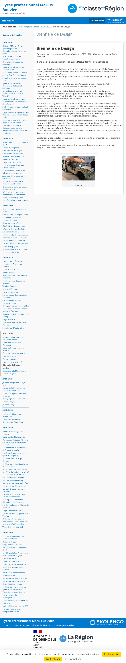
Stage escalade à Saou (12, 544)
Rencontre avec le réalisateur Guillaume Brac (15, 188)
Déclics (6, 368)
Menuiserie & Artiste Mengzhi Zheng (15, 315)
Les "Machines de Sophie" (13, 477)
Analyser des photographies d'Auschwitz (14, 177)
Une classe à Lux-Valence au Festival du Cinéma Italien (14, 522)
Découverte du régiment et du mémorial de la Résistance (15, 193)
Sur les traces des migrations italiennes (14, 296)
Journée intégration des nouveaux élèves (13, 338)
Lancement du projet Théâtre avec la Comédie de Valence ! (14, 73)
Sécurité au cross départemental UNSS (11, 221)
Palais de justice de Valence (14, 564)
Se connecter (97, 20)
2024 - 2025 (7, 138)
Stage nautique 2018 (11, 561)
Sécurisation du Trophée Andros (13, 349)
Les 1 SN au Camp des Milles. (15, 469)
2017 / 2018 (7, 532)
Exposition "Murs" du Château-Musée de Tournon (15, 309)
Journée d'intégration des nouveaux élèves (13, 537)
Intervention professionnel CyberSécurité (13, 166)
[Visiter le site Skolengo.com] (107, 624)
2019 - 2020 (7, 410)
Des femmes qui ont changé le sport (15, 143)
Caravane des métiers (11, 300)
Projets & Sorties (31, 26)
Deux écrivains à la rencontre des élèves (15, 548)
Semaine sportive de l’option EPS (14, 79)
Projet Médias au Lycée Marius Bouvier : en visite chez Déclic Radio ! (15, 115)
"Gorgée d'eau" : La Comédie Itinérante (14, 276)
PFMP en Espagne (10, 246)
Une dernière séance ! (12, 362)
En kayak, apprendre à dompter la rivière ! (12, 610)
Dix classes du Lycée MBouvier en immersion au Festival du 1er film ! (15, 442)
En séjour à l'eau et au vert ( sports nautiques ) (14, 454)
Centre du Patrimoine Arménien (12, 343)
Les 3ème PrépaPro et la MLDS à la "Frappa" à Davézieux (15, 473)
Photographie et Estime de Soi (15, 398)
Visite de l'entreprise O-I (12, 527)
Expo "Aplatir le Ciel (10, 269)
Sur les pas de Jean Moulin (13, 240)
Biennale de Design (12, 365)
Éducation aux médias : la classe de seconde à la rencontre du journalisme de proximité (14, 129)
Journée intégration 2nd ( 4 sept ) (13, 383)
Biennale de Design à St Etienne (12, 432)
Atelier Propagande (10, 147)
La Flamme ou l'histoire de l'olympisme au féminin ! (13, 171)
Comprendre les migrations (14, 150)
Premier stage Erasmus (12, 261)
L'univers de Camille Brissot (14, 237)
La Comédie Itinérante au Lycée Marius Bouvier (13, 182)
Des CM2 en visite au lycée (13, 226)
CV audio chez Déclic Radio (13, 229)
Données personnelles (63, 625)
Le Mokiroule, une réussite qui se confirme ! (15, 465)
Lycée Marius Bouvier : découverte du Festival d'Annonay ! (12, 86)
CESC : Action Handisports (13, 437)
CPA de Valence (9, 356)
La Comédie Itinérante (11, 217)
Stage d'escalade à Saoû (12, 510)
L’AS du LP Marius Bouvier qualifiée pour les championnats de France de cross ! (14, 50)
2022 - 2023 (7, 257)
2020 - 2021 (7, 378)
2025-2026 (7, 42)
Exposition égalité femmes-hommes (14, 394)
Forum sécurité (8, 575)
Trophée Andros (9, 286)
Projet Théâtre (8, 319)
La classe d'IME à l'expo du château (13, 459)
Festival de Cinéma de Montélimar (11, 415)
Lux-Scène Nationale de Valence (12, 568)
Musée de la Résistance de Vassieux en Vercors (13, 389)
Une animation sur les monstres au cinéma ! (11, 57)
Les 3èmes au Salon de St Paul (15, 578)
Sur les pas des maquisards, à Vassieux (15, 514)
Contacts (6, 625)
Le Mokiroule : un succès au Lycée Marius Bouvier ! (14, 588)
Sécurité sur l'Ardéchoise (13, 328)
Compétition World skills (12, 153)
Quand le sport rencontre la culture (14, 210)
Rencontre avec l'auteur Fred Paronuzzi (14, 323)
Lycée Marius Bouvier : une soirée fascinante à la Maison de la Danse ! (15, 101)
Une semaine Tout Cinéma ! (14, 422)
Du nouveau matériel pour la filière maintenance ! (14, 250)
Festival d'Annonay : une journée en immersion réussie (15, 198)
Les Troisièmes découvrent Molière (13, 282)
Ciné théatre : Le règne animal (15, 214)
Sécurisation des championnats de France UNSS (15, 304)
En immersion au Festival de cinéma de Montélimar (14, 448)
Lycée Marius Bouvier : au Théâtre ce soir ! (13, 68)
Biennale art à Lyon (10, 159)
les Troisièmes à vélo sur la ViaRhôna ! (14, 490)
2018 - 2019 (7, 427)
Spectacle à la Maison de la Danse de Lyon (14, 372)
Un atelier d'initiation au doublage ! (12, 63)
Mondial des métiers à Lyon (14, 156)
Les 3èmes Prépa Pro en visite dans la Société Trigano (15, 554)
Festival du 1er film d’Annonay (15, 235)
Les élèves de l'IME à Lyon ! (14, 486)
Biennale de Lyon (9, 272)
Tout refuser (53, 659)
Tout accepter (112, 654)
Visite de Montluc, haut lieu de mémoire (15, 601)
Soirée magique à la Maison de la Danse (15, 506)
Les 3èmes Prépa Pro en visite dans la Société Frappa (15, 582)
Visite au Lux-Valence (11, 419)
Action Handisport (10, 359)
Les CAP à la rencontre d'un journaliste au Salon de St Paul (15, 481)
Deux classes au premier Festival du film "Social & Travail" (13, 93)
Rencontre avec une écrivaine (15, 353)
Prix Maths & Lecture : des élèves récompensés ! (13, 495)
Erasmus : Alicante (10, 292)
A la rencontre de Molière (13, 231)
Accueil (19, 26)
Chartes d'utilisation (41, 625)
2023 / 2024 (7, 205)
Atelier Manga (8, 401)
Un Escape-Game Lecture (13, 518)
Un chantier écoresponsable (14, 572)
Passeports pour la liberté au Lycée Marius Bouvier (14, 121)
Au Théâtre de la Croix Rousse (15, 243)
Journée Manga (9, 404)
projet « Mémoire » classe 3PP (15, 606)
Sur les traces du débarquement (9, 596)
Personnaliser (73, 659)
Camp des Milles (9, 558)
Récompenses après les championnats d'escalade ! (13, 500)
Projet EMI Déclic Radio (12, 162)
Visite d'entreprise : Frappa (13, 592)
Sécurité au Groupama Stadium (12, 265)
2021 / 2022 (46, 26)
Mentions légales (21, 625)
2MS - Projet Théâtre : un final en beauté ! (15, 108)
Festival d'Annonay (10, 289)
